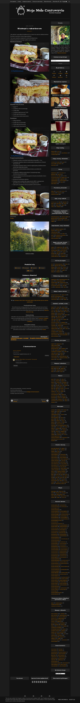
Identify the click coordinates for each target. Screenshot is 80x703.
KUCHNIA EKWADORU (54, 531)
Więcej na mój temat (61, 52)
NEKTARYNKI (53, 393)
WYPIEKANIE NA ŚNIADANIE (56, 606)
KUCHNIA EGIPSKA (62, 529)
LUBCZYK (66, 314)
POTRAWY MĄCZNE (40, 300)
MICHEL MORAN (61, 658)
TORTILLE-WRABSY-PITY (55, 256)
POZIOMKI (59, 397)
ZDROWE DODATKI (63, 180)
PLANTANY (63, 396)
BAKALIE (52, 247)
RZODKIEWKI (62, 431)
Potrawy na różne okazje (37, 1)
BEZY (58, 449)
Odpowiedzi (16, 356)
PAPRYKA (57, 428)
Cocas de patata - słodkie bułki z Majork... (34, 293)
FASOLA (57, 416)
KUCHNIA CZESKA (63, 528)
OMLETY (52, 206)
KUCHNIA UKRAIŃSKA (63, 584)
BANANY (52, 382)
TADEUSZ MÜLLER (63, 664)
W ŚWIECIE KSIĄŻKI (54, 154)
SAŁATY (61, 328)
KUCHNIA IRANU (63, 541)
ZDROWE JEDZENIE (54, 182)
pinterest (54, 77)
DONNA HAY (61, 650)
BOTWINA (64, 409)
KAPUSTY (52, 422)
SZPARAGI (62, 432)
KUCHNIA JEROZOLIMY (54, 548)
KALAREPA (58, 420)
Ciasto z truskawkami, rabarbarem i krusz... (25, 293)
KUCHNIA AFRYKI (62, 505)
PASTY (52, 235)
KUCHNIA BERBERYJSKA (55, 518)
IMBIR (56, 310)
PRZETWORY (60, 192)
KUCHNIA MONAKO (65, 560)
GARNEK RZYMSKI (54, 218)
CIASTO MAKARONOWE (55, 463)
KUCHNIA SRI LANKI (65, 577)
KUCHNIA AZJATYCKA (59, 280)
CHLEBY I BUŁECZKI (54, 345)
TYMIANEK (60, 331)
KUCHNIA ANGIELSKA (63, 511)
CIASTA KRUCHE (63, 454)
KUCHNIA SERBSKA (63, 574)
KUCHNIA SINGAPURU (54, 575)
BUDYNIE (52, 451)
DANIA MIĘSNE (53, 491)
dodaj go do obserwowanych (33, 391)
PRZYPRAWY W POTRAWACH (61, 235)
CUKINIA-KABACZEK (54, 414)
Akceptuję (72, 699)
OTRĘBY (57, 320)
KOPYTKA (57, 248)
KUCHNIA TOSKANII (54, 583)
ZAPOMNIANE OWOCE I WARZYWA (57, 333)
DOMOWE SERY (53, 202)
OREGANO (64, 319)
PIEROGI (52, 253)
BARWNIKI (52, 449)
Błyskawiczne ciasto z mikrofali (60, 95)
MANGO (62, 389)
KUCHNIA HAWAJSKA (54, 535)
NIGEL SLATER (53, 659)
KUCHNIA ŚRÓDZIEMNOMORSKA (56, 592)
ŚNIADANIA (58, 206)
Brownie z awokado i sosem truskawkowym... (15, 293)
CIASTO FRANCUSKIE (54, 462)
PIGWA (58, 396)
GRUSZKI (65, 385)
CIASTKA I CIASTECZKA (55, 460)
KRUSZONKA (58, 475)
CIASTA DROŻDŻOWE (54, 454)
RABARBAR (46, 300)
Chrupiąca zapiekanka (61, 107)
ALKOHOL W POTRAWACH (55, 366)
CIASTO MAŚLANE (64, 463)
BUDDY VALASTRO (54, 650)
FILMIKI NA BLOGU (61, 618)
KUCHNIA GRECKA (63, 297)
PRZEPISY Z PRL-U (64, 177)
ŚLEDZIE (52, 271)
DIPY (52, 229)
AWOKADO (57, 380)
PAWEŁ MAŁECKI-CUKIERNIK (56, 662)
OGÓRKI (52, 426)
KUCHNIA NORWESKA (63, 563)
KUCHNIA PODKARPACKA (55, 569)
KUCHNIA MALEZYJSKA (62, 557)
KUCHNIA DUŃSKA (54, 529)
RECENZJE (53, 633)
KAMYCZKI (53, 151)
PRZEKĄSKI (63, 322)
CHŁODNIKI (53, 162)
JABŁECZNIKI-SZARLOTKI (61, 472)
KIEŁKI (57, 311)
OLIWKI (61, 426)
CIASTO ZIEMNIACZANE (55, 468)
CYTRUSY (52, 383)
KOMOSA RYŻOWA (60, 313)
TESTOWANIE (59, 635)
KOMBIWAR (53, 219)
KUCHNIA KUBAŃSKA (54, 554)
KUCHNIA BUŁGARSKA (63, 525)
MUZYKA (58, 151)
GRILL (52, 265)
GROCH (62, 417)
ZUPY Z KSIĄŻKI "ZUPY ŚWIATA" (56, 163)
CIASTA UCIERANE (54, 457)
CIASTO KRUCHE (62, 462)
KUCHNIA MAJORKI (54, 557)
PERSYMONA (53, 396)
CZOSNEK (63, 307)
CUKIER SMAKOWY (64, 468)
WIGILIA (59, 638)
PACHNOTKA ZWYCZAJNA (55, 322)
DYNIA (52, 385)
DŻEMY (52, 191)
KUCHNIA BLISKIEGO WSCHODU (56, 520)
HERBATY (65, 308)
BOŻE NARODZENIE (54, 613)
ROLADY (60, 480)
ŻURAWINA (53, 402)
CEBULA (52, 412)
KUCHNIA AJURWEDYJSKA (55, 177)
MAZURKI (61, 477)
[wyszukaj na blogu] (69, 1)
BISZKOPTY (29, 31)
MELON (57, 391)
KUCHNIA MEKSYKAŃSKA (55, 560)
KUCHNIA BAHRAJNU (63, 515)
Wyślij (30, 270)
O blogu (19, 1)
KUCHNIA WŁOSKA (54, 250)
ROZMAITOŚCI (58, 633)
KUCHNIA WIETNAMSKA (55, 586)
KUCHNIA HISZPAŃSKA (55, 537)
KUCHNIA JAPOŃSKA (54, 546)
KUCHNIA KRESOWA (63, 552)
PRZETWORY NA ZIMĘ (54, 194)
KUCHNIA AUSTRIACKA (64, 514)
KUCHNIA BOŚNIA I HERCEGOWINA (57, 523)
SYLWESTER (53, 635)
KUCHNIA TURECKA (54, 584)
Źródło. (12, 218)
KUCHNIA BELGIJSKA (64, 517)
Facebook (41, 318)
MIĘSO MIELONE (59, 494)
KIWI (66, 388)
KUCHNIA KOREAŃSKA (63, 551)
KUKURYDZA (53, 425)
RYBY (60, 299)
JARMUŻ (61, 310)
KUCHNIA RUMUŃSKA (54, 574)
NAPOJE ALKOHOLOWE (60, 369)
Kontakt (44, 329)
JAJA (59, 202)
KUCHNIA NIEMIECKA (54, 563)
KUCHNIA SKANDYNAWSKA (55, 577)
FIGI (56, 385)
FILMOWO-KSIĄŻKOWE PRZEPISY (56, 619)
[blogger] (63, 1)
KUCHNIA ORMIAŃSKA (64, 566)
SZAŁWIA (52, 330)
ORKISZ (63, 285)
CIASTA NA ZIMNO (54, 455)
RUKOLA (59, 327)
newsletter (60, 77)
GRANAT (61, 385)
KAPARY (52, 311)
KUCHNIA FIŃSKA (54, 532)
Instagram (46, 318)
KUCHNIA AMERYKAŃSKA (55, 509)
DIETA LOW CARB (54, 175)
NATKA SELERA (53, 319)
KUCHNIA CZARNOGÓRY (55, 528)
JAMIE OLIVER (53, 655)
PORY (59, 429)
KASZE (52, 280)
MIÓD (52, 205)
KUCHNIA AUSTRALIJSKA (55, 514)
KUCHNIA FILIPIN (62, 531)
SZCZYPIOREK (53, 331)
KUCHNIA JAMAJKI (62, 544)
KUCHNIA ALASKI (64, 506)
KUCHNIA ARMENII (64, 512)
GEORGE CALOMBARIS (62, 652)
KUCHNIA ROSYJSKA (64, 572)
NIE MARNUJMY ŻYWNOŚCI (55, 233)
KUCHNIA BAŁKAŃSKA (54, 517)
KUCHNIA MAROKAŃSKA (55, 558)
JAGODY (57, 386)
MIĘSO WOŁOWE (63, 495)
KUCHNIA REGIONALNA (54, 572)
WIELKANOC (53, 638)
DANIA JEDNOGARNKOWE (55, 216)
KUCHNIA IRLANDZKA (54, 543)
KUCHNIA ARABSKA (54, 505)
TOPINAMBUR (59, 434)
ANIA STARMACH (54, 649)
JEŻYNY (62, 386)
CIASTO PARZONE (54, 465)
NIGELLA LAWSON (60, 659)
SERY (64, 633)
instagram (60, 73)
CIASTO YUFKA (62, 466)
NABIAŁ (63, 205)
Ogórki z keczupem (61, 143)
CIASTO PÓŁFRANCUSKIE (63, 465)
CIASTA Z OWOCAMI (54, 458)
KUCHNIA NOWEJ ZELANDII (55, 564)
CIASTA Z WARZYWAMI (26, 300)
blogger (66, 73)
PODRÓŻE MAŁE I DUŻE (55, 152)
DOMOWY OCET (54, 618)
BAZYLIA (52, 307)
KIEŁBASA (52, 267)
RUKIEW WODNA (54, 327)
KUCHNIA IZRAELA (54, 544)
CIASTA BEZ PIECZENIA (55, 452)
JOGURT (52, 203)
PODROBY (52, 497)
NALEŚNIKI (58, 251)
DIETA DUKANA (61, 172)
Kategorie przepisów (27, 1)
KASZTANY (62, 388)
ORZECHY (58, 393)
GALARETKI (53, 472)
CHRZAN (58, 307)
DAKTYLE (65, 383)
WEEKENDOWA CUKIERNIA (60, 483)
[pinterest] (61, 1)
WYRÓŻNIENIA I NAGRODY (55, 639)
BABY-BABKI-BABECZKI (55, 448)
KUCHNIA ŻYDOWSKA (54, 594)
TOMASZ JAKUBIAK (54, 665)
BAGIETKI (52, 343)
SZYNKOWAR (66, 219)
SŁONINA (63, 497)
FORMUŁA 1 (53, 621)
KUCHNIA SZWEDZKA (54, 581)
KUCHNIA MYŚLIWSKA (63, 561)
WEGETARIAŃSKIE (54, 180)
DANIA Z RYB (64, 294)
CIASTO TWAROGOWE (54, 466)
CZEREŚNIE (59, 383)
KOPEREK (52, 230)
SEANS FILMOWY (64, 152)
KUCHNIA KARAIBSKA (63, 549)
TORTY (52, 483)
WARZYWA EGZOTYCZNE (55, 436)
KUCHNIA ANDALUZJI (54, 511)
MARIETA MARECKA (62, 656)
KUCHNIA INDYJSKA (54, 541)
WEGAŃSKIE (62, 178)
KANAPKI (62, 265)
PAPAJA (62, 394)
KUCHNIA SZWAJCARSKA (63, 580)
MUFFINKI (52, 478)
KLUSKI (52, 248)
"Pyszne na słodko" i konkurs (60, 119)
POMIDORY (53, 429)
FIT (63, 175)
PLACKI (62, 253)
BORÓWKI (58, 382)
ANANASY (57, 379)
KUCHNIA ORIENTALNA (54, 566)
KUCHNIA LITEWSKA (54, 555)
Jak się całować (17, 350)
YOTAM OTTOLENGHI (62, 665)
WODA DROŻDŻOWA (54, 357)
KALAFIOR (52, 420)
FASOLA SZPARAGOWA (54, 417)
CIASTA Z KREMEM (63, 457)
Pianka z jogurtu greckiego (15, 285)
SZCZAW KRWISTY (59, 330)
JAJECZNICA (65, 202)
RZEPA (57, 431)
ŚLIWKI (66, 400)
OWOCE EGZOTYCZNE (55, 394)
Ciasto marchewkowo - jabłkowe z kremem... (44, 284)
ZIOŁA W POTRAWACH (54, 238)
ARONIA (52, 380)
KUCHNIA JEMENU (63, 546)
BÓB (63, 411)
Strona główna (13, 1)
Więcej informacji (63, 699)
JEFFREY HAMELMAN (61, 655)
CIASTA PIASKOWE (63, 455)
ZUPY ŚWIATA (53, 165)
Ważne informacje (47, 1)
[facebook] (58, 1)
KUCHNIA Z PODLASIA (54, 589)
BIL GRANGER (60, 649)
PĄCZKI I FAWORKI (54, 480)
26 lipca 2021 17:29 (18, 360)
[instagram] (60, 1)
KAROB (57, 388)
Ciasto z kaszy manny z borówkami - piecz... (34, 284)
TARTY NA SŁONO (63, 254)
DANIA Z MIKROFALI (54, 615)
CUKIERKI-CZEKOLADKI (55, 469)
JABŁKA (52, 386)
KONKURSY (62, 624)
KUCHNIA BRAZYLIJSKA (54, 525)
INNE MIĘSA (64, 492)
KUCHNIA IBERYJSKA (64, 538)
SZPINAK (52, 434)
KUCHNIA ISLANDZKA (63, 543)
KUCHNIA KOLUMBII (54, 551)
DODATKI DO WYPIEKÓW (59, 229)
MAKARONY (53, 284)
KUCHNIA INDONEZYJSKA (55, 540)
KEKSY (66, 474)
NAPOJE (52, 369)
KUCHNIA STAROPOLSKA (55, 578)
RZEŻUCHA (65, 327)
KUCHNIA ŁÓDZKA (63, 250)
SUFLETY (58, 482)
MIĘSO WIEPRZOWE (54, 495)
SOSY (52, 236)
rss (66, 77)
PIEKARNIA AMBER (59, 603)
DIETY (59, 175)
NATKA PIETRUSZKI (54, 232)
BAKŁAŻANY (59, 409)
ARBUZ (63, 379)
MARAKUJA (53, 391)
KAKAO (52, 368)
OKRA (57, 426)
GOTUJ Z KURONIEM (62, 653)
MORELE (62, 391)
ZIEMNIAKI (53, 440)
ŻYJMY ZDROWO (53, 183)
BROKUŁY (52, 411)
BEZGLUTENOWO (54, 172)
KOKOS (67, 311)
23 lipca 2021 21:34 (16, 352)
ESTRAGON (57, 308)
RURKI (65, 480)
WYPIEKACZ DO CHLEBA (64, 357)
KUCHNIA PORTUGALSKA (55, 571)
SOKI (57, 371)
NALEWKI (62, 368)
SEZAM (66, 328)
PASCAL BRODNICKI (54, 661)
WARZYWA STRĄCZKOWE (55, 437)
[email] (66, 1)
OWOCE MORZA (53, 299)
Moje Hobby (55, 1)
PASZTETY (53, 270)
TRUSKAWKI (53, 399)
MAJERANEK (53, 316)
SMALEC (58, 270)
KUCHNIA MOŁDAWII (54, 561)
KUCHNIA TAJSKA (63, 581)
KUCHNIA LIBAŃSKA (63, 554)
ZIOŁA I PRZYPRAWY (54, 334)
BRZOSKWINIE (64, 382)
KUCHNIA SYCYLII (64, 578)
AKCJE (52, 603)
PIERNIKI (63, 478)
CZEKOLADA (63, 469)
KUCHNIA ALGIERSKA (54, 508)
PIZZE (58, 253)
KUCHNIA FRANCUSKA (62, 532)
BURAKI (58, 411)
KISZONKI (57, 191)
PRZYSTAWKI (61, 632)
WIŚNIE (65, 399)
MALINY (56, 389)
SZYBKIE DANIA (30, 302)
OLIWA (63, 233)
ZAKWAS (52, 359)
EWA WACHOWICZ (54, 652)
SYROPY (61, 371)
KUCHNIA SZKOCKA (54, 580)
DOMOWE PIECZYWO (58, 264)
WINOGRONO (60, 399)
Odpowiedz (47, 355)
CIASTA (20, 300)
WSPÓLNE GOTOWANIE (55, 604)
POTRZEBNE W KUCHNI (55, 630)
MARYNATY (53, 192)
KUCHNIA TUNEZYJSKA (63, 583)
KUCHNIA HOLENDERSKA (55, 538)
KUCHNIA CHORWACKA (63, 526)
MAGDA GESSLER (54, 656)
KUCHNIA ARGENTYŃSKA (55, 512)
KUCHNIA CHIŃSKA (54, 282)
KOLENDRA (53, 313)
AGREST (52, 379)
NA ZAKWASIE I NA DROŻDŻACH (56, 351)
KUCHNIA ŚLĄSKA (54, 590)
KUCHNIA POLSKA (64, 248)
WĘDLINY (52, 221)
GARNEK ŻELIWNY (62, 218)
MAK (52, 477)
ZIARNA (65, 287)
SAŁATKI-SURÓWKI (54, 178)
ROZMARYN (59, 325)
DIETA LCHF (59, 174)
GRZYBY (52, 419)
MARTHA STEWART (54, 658)
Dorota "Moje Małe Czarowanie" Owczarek (26, 359)
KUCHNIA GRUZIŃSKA (62, 534)
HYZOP (52, 310)
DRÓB (52, 492)
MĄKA (35, 300)
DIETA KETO (53, 174)
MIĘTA (52, 317)
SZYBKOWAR (59, 219)
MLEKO (57, 205)
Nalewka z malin (60, 131)
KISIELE (52, 475)
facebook (54, 73)
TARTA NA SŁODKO (64, 482)
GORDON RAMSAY (54, 653)
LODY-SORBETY (58, 203)
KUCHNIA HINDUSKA (63, 535)
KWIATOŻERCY (59, 314)
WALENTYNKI (62, 636)
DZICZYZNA (58, 492)
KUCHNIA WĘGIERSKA (54, 587)
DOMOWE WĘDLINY (65, 216)
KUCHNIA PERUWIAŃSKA (55, 568)
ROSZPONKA (53, 325)
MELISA (59, 316)
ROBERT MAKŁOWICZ (54, 664)
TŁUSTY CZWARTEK (54, 636)
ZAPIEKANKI (58, 236)
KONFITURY (63, 191)
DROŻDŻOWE (63, 348)
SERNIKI (52, 482)
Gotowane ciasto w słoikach (25, 285)
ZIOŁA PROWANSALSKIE (64, 334)
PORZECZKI (53, 397)
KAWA (57, 368)
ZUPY (63, 162)
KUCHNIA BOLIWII (54, 521)
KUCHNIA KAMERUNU (64, 548)
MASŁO (65, 203)
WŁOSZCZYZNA (64, 437)
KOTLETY (52, 268)
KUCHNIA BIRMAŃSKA (64, 518)
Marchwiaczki (44, 295)
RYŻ (51, 287)
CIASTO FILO (63, 460)
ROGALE (61, 354)
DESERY (32, 300)
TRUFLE (65, 434)
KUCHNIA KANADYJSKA (55, 549)
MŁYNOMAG (65, 284)
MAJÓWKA (64, 626)
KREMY (58, 162)
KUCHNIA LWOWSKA (63, 555)
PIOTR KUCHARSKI (65, 662)
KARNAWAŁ (56, 624)
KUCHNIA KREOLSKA (54, 552)
